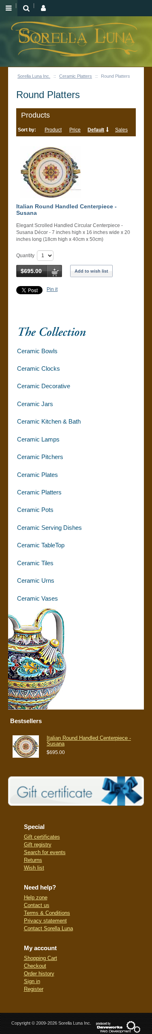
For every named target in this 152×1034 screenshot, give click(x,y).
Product (53, 130)
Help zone (35, 897)
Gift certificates (42, 837)
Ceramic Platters (75, 76)
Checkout (35, 966)
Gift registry (37, 845)
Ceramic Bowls (37, 351)
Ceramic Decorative (43, 386)
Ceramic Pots (35, 509)
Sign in (32, 981)
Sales (121, 130)
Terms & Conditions (47, 913)
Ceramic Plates (37, 474)
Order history (39, 974)
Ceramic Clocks (38, 368)
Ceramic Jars (35, 403)
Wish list (34, 868)
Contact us (36, 905)
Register (33, 989)
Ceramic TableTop (40, 545)
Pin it (52, 289)
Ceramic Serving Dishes (49, 527)
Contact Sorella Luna (48, 928)
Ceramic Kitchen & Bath (49, 421)
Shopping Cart (40, 958)
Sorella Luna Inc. (33, 76)
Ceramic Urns (35, 580)
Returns (33, 860)
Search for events (45, 852)
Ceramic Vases (37, 598)
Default (96, 130)
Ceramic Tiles (35, 563)
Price (75, 130)
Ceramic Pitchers (40, 456)
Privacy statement (45, 921)
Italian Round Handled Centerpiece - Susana (66, 209)
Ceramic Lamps (38, 439)
